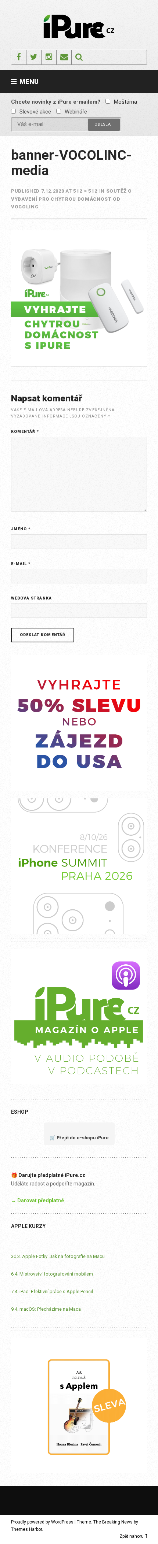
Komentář (25, 431)
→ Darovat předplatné (37, 1200)
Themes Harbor (26, 1529)
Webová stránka (31, 598)
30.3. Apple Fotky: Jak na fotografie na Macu (58, 1256)
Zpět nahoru (131, 1536)
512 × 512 (85, 191)
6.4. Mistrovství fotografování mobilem (52, 1274)
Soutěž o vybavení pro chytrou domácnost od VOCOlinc (71, 198)
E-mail (20, 563)
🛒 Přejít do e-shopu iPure (79, 1137)
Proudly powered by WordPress (42, 1522)
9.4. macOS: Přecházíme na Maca (46, 1309)
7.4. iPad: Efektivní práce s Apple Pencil (52, 1291)
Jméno (20, 529)
